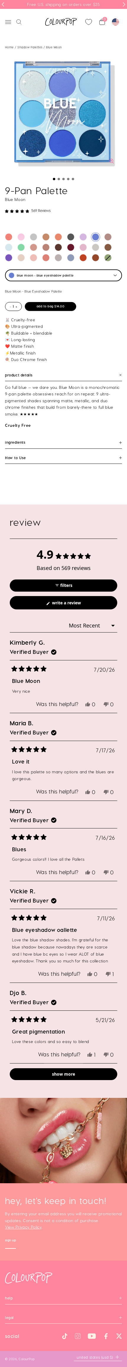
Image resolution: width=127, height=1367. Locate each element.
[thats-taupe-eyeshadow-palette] (108, 237)
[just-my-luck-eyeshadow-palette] (21, 247)
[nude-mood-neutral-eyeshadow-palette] (46, 247)
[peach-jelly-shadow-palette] (8, 237)
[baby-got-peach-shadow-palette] (58, 237)
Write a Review (74, 604)
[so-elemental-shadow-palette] (70, 257)
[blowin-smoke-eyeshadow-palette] (70, 237)
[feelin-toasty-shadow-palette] (95, 257)
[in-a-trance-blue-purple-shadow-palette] (8, 247)
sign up (10, 1241)
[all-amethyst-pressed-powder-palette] (8, 257)
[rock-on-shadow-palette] (83, 257)
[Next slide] (124, 4)
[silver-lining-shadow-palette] (33, 237)
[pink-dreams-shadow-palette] (21, 237)
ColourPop (27, 1359)
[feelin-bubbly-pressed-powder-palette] (21, 257)
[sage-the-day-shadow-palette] (108, 257)
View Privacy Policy (23, 1227)
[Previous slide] (3, 4)
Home (9, 47)
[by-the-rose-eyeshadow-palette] (33, 257)
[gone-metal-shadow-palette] (58, 257)
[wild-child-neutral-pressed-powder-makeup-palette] (58, 247)
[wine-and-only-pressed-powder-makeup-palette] (70, 247)
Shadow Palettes (30, 47)
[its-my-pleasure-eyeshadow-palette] (83, 237)
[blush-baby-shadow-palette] (46, 257)
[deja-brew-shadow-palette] (108, 247)
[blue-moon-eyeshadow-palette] (95, 237)
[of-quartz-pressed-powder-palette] (95, 247)
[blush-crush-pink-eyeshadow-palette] (33, 247)
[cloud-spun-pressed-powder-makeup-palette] (83, 247)
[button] (54, 179)
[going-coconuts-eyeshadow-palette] (46, 237)
